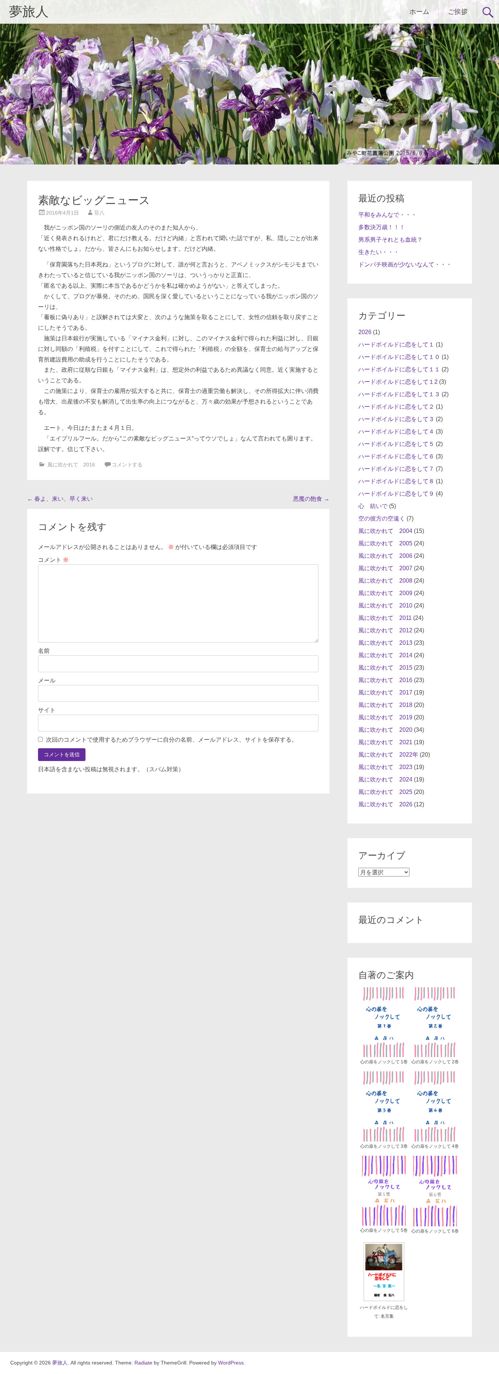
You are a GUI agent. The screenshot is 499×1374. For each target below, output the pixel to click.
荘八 (99, 213)
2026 (365, 332)
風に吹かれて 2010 (385, 605)
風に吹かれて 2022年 (388, 755)
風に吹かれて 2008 (385, 581)
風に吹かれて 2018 (385, 705)
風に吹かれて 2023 (385, 767)
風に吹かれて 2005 (385, 543)
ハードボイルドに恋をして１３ (399, 394)
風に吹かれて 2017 (385, 692)
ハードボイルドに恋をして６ (396, 456)
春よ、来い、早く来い (60, 499)
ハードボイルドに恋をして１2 (398, 382)
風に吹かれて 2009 (385, 593)
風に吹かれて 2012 (385, 630)
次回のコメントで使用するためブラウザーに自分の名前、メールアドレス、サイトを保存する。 (171, 740)
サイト (47, 710)
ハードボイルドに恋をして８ (396, 481)
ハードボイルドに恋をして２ (396, 407)
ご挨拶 (458, 11)
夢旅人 (29, 11)
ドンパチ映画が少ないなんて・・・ (405, 264)
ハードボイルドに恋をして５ (396, 444)
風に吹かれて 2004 (385, 531)
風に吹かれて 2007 (385, 568)
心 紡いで (373, 506)
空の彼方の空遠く (381, 518)
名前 (44, 651)
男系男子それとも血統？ (390, 239)
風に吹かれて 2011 (385, 618)
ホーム (419, 11)
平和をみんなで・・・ (387, 215)
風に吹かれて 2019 (385, 717)
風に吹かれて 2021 (385, 742)
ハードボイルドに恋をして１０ (399, 357)
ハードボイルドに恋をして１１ (399, 369)
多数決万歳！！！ (381, 227)
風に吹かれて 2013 (385, 643)
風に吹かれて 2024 (385, 779)
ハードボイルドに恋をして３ (396, 419)
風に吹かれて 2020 (385, 730)
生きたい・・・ (378, 252)
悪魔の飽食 (311, 499)
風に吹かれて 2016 (71, 465)
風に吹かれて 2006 (385, 556)
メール (47, 680)
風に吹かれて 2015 (385, 668)
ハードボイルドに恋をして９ (396, 494)
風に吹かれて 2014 (385, 655)
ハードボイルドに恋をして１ (396, 344)
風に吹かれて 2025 (385, 792)
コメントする (127, 465)
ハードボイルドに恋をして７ (396, 469)
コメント (53, 560)
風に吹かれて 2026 (385, 804)
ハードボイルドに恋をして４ (396, 431)
